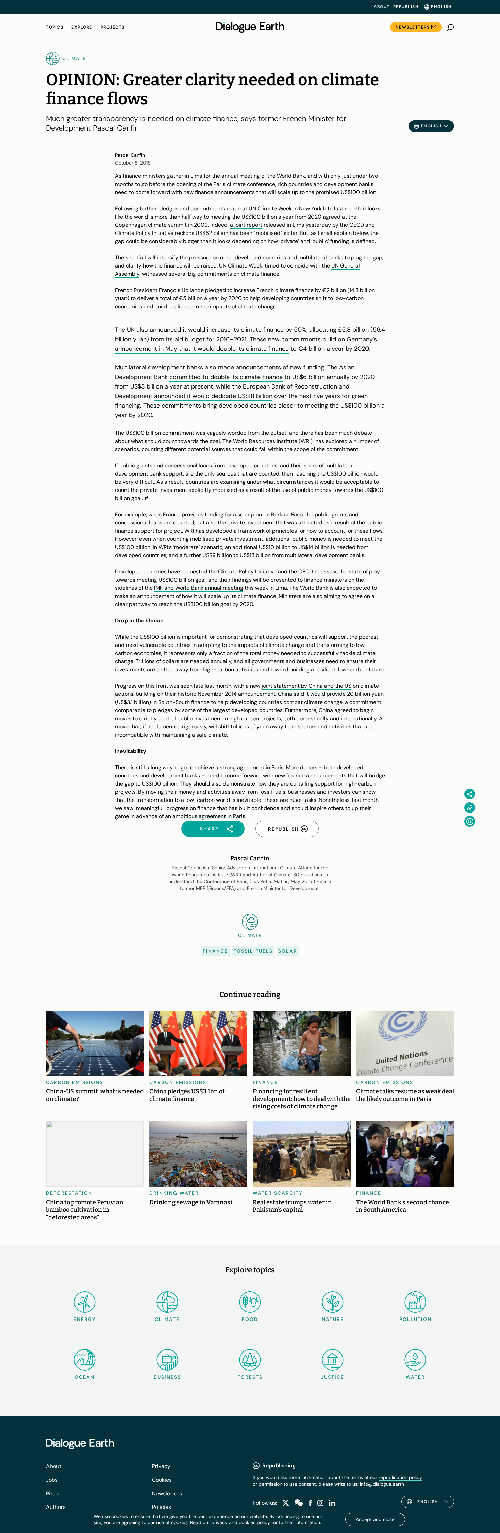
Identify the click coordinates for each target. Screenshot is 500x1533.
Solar (287, 951)
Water (415, 1377)
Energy (84, 1319)
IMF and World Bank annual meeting (198, 587)
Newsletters (413, 27)
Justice (332, 1377)
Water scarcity (278, 1193)
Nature (333, 1319)
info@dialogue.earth (382, 1484)
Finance (215, 951)
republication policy (400, 1477)
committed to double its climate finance (226, 377)
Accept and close (375, 1519)
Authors (56, 1507)
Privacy (161, 1466)
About (382, 6)
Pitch (52, 1493)
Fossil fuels (253, 951)
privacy (219, 1522)
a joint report (246, 224)
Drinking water (174, 1193)
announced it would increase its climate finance (217, 330)
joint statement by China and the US (306, 685)
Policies (161, 1507)
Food (250, 1319)
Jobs (52, 1479)
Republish (406, 6)
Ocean (84, 1377)
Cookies (162, 1479)
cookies (247, 1522)
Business (167, 1377)
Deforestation (69, 1193)
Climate (167, 1319)
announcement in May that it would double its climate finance (202, 349)
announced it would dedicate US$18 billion (213, 396)
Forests (250, 1377)
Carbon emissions (74, 1082)
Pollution (415, 1319)
